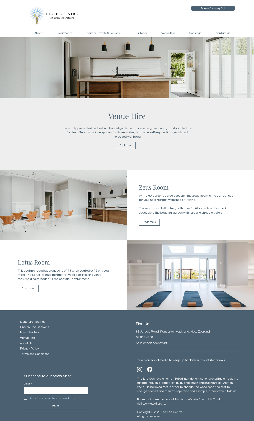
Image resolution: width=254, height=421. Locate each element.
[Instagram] (139, 369)
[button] (38, 33)
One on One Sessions (34, 327)
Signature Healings (32, 321)
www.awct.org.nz (154, 403)
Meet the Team (30, 332)
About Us (26, 343)
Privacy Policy (29, 348)
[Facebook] (149, 369)
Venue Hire (27, 337)
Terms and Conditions (34, 354)
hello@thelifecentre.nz (152, 343)
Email (28, 384)
